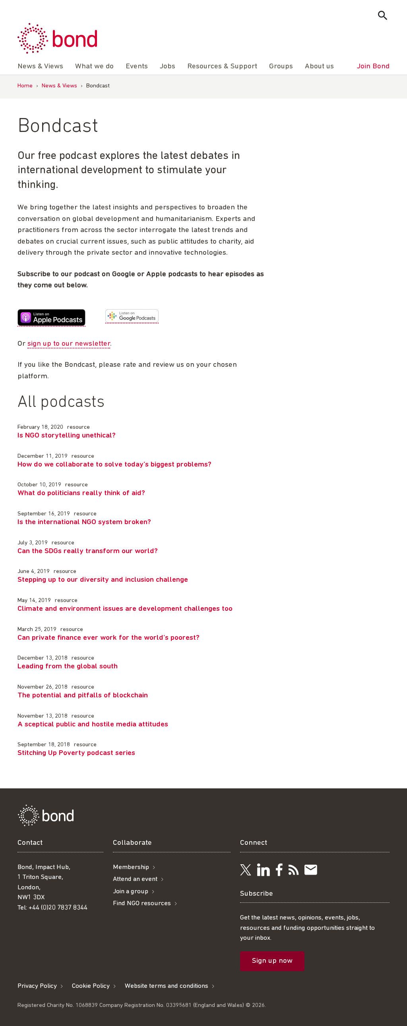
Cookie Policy (91, 986)
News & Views (59, 86)
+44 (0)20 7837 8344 (58, 907)
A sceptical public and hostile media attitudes (92, 724)
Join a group (130, 891)
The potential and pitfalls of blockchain (82, 695)
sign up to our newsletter (68, 344)
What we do (94, 66)
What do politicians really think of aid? (81, 493)
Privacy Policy (37, 986)
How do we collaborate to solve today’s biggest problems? (114, 464)
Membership (131, 867)
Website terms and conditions (166, 986)
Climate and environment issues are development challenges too (125, 609)
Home (25, 86)
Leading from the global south (67, 666)
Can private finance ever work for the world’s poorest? (108, 638)
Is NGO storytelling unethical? (66, 435)
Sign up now (272, 961)
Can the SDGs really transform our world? (87, 551)
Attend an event (135, 879)
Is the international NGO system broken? (84, 522)
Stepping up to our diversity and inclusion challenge (102, 580)
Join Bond (373, 66)
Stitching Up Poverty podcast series (76, 753)
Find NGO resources (142, 903)
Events (137, 66)
